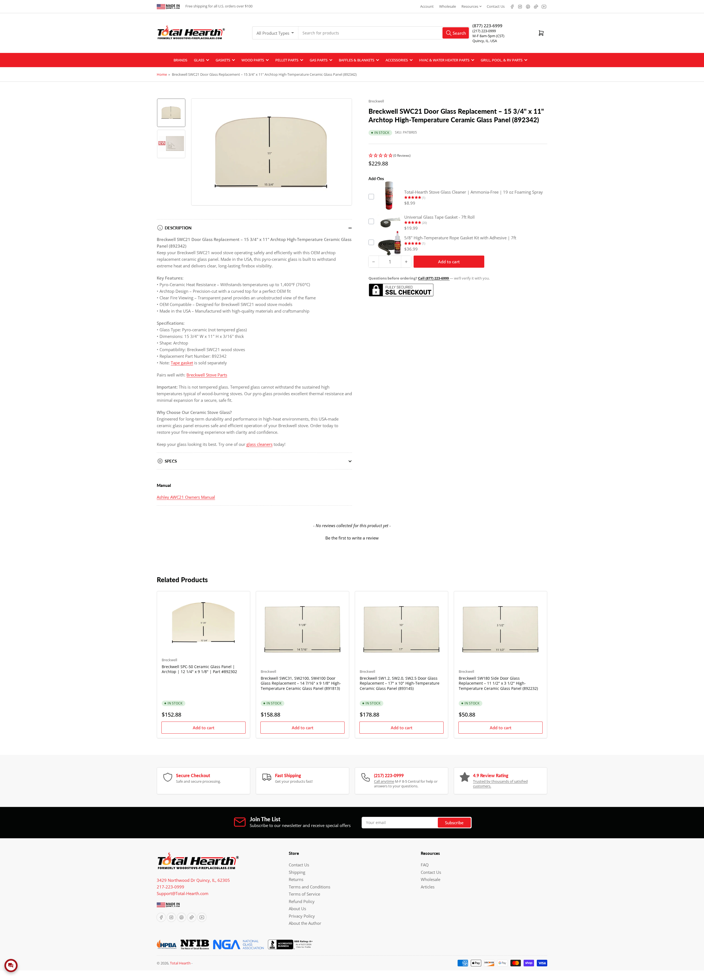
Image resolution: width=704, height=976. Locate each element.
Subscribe (454, 822)
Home (162, 74)
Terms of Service (304, 894)
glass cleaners (259, 444)
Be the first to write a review (352, 538)
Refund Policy (302, 901)
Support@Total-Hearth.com (182, 893)
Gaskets (223, 60)
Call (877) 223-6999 (434, 277)
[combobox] (384, 32)
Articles (428, 887)
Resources (469, 6)
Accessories (397, 60)
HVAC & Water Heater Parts (444, 60)
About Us (297, 908)
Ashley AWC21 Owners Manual (186, 497)
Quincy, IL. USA (484, 40)
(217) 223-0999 (484, 30)
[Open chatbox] (11, 965)
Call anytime (384, 781)
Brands (180, 60)
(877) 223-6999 (487, 25)
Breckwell (376, 101)
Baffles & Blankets (356, 60)
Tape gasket (182, 362)
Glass (199, 60)
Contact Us (496, 6)
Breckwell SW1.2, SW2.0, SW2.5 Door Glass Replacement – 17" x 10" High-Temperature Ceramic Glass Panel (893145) (399, 683)
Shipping (297, 872)
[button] (458, 155)
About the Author (305, 923)
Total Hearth (180, 963)
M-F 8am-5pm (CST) (488, 35)
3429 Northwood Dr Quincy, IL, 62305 (193, 880)
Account (427, 6)
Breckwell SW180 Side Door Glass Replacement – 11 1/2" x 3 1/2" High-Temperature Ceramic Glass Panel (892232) (498, 683)
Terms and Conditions (309, 887)
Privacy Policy (302, 916)
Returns (296, 879)
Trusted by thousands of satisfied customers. (500, 784)
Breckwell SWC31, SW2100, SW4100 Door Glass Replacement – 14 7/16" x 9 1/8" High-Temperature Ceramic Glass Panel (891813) (301, 683)
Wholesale (447, 6)
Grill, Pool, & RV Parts (501, 60)
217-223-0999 (170, 887)
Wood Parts (252, 60)
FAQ (425, 864)
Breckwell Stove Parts (206, 375)
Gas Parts (319, 60)
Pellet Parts (286, 60)
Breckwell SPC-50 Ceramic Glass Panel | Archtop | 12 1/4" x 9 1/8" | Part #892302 (199, 669)
